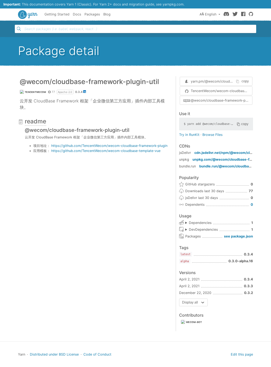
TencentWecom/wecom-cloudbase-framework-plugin (221, 91)
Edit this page (242, 354)
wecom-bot (194, 322)
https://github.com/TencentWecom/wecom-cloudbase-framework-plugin (109, 145)
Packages (92, 14)
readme (35, 121)
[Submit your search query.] (18, 28)
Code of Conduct (97, 354)
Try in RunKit (189, 134)
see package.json (238, 236)
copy (245, 81)
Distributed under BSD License (54, 354)
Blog (107, 14)
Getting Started (56, 14)
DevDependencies (203, 229)
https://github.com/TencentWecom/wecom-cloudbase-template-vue (105, 151)
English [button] (210, 14)
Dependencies (200, 223)
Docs (77, 14)
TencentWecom (35, 92)
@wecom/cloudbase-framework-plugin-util (221, 100)
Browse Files (212, 134)
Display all (190, 302)
